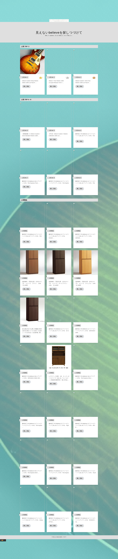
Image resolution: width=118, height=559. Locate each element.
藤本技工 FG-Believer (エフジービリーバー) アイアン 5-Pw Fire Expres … (59, 183)
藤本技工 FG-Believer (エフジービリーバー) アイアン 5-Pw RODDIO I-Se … (85, 520)
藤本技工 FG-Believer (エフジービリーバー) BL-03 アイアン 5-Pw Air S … (59, 330)
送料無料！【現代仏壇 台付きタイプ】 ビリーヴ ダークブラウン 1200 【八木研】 (58, 283)
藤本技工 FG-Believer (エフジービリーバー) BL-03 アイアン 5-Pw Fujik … (59, 425)
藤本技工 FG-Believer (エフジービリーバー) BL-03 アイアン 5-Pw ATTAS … (59, 520)
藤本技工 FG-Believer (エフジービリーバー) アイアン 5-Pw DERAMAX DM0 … (85, 330)
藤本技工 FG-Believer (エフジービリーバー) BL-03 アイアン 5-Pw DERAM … (85, 236)
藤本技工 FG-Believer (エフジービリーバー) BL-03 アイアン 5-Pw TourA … (85, 472)
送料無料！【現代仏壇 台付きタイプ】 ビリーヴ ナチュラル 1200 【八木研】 (86, 283)
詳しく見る (26, 86)
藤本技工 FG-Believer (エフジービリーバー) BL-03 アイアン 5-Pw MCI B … (85, 425)
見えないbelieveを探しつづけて (59, 32)
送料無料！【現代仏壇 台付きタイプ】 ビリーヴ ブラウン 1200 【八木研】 (32, 283)
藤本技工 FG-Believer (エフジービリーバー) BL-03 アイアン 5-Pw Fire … (85, 135)
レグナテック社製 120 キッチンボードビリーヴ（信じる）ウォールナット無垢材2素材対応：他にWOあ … (59, 378)
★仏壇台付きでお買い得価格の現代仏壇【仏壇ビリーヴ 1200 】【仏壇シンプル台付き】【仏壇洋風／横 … (32, 330)
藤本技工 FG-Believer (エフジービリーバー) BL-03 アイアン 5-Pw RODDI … (59, 236)
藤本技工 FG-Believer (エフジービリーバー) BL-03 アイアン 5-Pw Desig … (32, 520)
